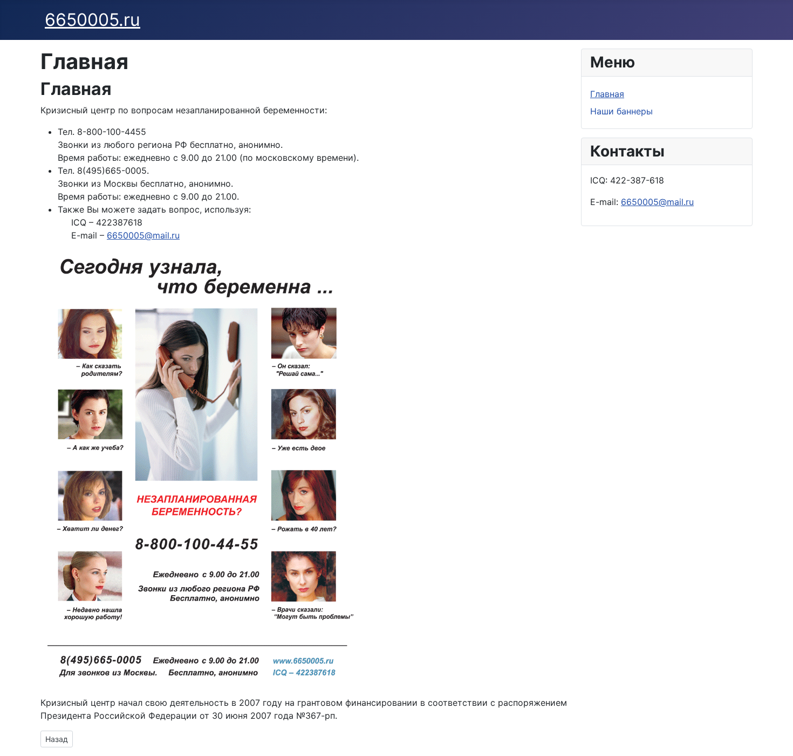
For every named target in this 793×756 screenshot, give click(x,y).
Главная (607, 93)
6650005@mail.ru (143, 235)
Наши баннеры (621, 111)
